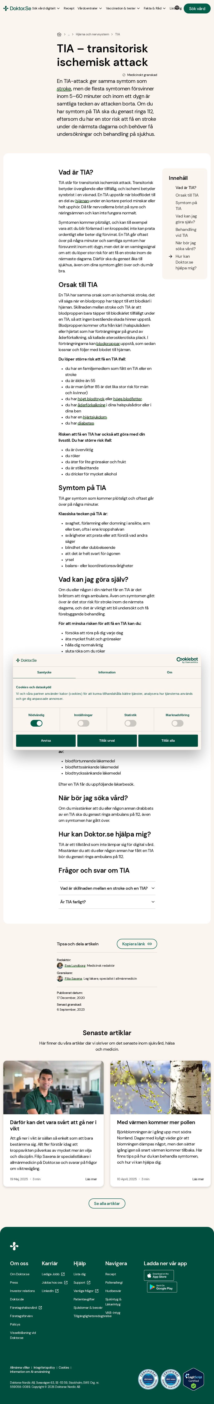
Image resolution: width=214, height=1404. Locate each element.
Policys (15, 1324)
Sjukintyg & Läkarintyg (113, 1301)
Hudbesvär (113, 1291)
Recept (110, 1274)
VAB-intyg (112, 1312)
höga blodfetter (127, 399)
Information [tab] (107, 672)
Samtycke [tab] (44, 672)
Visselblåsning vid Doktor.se (23, 1335)
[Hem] (59, 34)
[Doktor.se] (17, 8)
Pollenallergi (114, 1282)
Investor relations (22, 1291)
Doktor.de (17, 1299)
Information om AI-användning (30, 1372)
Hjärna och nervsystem (92, 34)
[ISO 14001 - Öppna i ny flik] (170, 1379)
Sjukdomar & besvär (88, 1307)
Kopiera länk (133, 943)
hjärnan (82, 200)
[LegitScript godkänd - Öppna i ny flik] (193, 1379)
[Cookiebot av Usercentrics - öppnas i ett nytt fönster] (179, 660)
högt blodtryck (91, 399)
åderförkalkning (91, 405)
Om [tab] (169, 672)
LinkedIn (48, 1291)
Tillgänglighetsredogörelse (89, 1316)
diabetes (86, 423)
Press (14, 1282)
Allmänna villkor (20, 1367)
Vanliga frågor (83, 1291)
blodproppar (108, 343)
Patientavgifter (84, 1299)
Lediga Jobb (51, 1274)
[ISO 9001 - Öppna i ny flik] (148, 1379)
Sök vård (197, 8)
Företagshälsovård (23, 1307)
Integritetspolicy (44, 1367)
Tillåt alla (168, 740)
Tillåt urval (107, 740)
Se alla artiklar (107, 1203)
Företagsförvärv (21, 1316)
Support (79, 1282)
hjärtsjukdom (95, 417)
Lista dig (80, 1274)
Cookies (64, 1367)
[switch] (83, 723)
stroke (64, 88)
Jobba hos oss (52, 1282)
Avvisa (46, 740)
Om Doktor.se (19, 1274)
